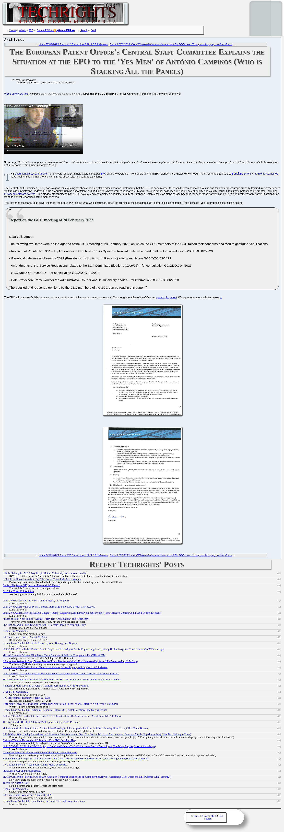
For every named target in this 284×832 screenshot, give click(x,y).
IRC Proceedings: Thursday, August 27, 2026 (26, 697)
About (22, 30)
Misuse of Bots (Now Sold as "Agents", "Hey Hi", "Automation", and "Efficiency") (46, 618)
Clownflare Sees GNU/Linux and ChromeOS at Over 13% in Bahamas (40, 752)
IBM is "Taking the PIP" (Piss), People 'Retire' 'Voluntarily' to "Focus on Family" (45, 573)
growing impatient (166, 297)
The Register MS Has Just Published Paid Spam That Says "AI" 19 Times (41, 722)
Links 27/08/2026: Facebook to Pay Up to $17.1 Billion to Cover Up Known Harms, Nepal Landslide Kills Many (62, 716)
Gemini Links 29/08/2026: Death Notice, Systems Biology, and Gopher (40, 643)
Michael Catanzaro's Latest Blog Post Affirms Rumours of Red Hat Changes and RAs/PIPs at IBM (54, 655)
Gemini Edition (45, 30)
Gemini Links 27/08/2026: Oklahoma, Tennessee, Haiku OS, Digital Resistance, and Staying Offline (55, 710)
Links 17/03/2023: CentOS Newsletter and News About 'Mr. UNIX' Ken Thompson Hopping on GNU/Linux (171, 44)
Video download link (16, 93)
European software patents (19, 194)
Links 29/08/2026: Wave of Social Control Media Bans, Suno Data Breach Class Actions (49, 606)
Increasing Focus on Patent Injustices (22, 770)
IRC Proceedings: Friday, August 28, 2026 (25, 637)
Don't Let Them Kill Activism (18, 591)
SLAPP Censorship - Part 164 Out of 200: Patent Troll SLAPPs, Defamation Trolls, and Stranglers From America (61, 679)
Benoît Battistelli (241, 173)
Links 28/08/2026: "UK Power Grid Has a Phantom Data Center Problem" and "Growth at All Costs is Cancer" (61, 673)
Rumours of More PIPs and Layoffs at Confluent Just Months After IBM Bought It (45, 685)
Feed (93, 30)
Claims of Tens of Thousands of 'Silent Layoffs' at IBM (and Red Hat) (39, 740)
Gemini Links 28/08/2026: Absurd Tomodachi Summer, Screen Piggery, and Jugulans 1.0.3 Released (55, 667)
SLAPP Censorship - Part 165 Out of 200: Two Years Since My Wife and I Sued (44, 624)
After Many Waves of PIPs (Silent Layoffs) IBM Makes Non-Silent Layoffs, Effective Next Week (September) (60, 703)
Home (12, 30)
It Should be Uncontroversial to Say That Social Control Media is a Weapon (42, 579)
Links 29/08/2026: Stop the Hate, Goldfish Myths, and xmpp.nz (36, 600)
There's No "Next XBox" (16, 782)
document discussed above (31, 173)
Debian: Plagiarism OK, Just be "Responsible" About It (31, 585)
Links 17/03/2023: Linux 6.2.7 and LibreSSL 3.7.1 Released (73, 44)
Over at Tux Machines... (15, 631)
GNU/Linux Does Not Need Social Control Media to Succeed (35, 764)
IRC (31, 30)
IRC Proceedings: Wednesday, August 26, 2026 (27, 795)
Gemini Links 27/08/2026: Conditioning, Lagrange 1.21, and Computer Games (44, 801)
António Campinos (267, 173)
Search (83, 30)
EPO (103, 173)
